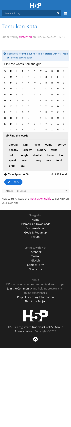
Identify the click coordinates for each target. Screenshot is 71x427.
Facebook (35, 252)
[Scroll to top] (35, 341)
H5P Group (56, 327)
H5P (35, 316)
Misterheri (25, 37)
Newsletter (35, 269)
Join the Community (19, 288)
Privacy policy (23, 331)
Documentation (35, 228)
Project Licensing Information (35, 297)
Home (35, 219)
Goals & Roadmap (35, 232)
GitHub (35, 260)
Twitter (35, 256)
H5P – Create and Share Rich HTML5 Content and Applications (36, 5)
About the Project (36, 301)
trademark (38, 327)
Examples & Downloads (35, 224)
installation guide (40, 198)
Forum (35, 237)
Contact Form (35, 265)
